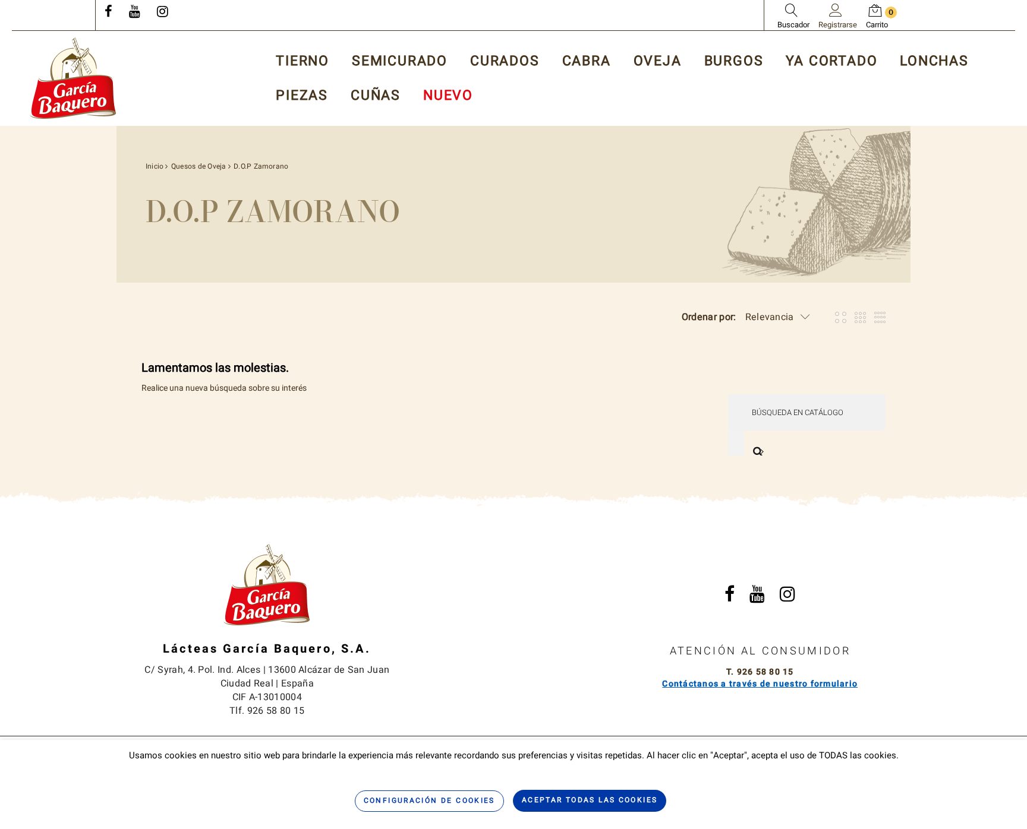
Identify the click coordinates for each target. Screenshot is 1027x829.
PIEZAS (302, 95)
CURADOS (505, 61)
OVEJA (658, 61)
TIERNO (302, 61)
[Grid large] (860, 317)
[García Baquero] (73, 78)
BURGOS (734, 61)
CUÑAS (376, 95)
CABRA (586, 61)
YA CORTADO (831, 61)
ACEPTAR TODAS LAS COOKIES (590, 800)
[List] (880, 317)
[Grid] (840, 317)
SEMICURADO (400, 61)
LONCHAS (934, 61)
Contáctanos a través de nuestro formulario (760, 684)
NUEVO (448, 95)
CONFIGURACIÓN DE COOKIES (429, 800)
